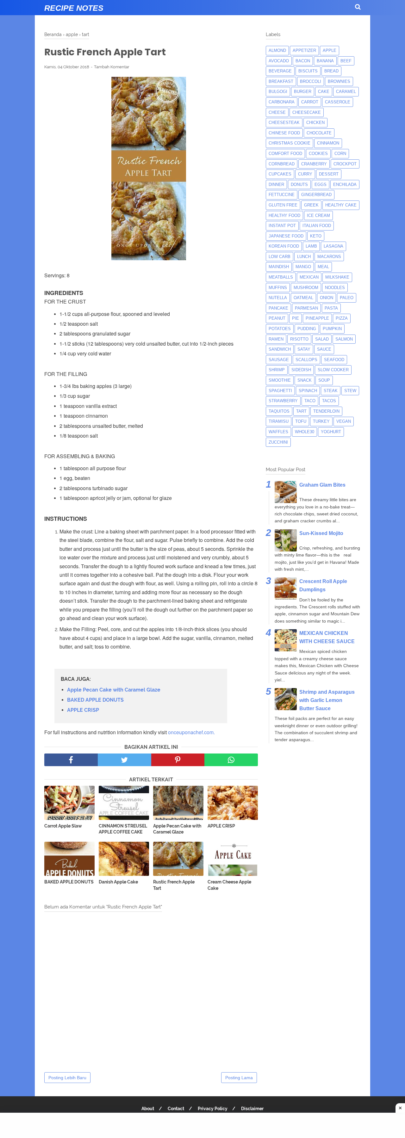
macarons (329, 256)
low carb (279, 256)
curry (305, 174)
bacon (303, 60)
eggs (321, 184)
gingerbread (316, 194)
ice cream (318, 215)
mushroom (306, 287)
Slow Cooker (333, 369)
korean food (284, 246)
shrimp (277, 369)
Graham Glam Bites (322, 485)
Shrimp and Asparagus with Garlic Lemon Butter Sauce (327, 700)
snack (304, 380)
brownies (339, 81)
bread (331, 71)
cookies (318, 153)
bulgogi (278, 91)
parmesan (306, 308)
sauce (324, 349)
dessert (329, 174)
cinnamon (328, 143)
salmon (344, 339)
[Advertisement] (202, 1125)
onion (326, 297)
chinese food (284, 133)
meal (323, 266)
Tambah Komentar (111, 67)
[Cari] (358, 6)
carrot (309, 102)
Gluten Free (283, 205)
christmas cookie (289, 143)
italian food (316, 225)
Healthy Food (284, 215)
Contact (176, 1108)
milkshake (337, 277)
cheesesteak (284, 122)
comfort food (285, 153)
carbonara (282, 102)
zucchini (278, 442)
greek (311, 205)
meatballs (281, 277)
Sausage (279, 359)
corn (340, 153)
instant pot (282, 225)
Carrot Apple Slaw (63, 825)
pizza (342, 318)
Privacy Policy (212, 1108)
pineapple (317, 318)
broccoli (310, 81)
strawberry (283, 400)
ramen (276, 339)
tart (301, 411)
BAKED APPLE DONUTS (95, 700)
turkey (321, 421)
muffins (278, 287)
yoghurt (331, 431)
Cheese (277, 112)
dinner (276, 184)
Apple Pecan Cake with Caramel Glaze (113, 690)
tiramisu (279, 421)
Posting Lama (239, 1077)
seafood (334, 359)
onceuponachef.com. (191, 732)
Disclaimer (252, 1108)
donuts (299, 184)
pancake (278, 308)
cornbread (282, 164)
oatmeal (303, 297)
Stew (350, 390)
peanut (277, 318)
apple (329, 50)
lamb (311, 246)
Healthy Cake (341, 205)
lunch (304, 256)
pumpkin (332, 328)
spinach (308, 390)
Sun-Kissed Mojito (321, 533)
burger (302, 91)
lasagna (333, 246)
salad (322, 339)
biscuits (308, 71)
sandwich (280, 349)
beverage (280, 71)
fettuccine (282, 194)
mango (303, 266)
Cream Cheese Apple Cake (229, 885)
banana (325, 60)
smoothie (280, 380)
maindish (279, 266)
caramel (346, 91)
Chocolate (319, 133)
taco (309, 400)
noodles (335, 287)
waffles (278, 431)
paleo (346, 297)
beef (346, 60)
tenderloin (326, 411)
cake (323, 91)
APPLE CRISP (83, 710)
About (147, 1108)
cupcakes (280, 174)
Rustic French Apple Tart (174, 885)
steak (331, 390)
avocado (279, 60)
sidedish (301, 369)
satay (303, 349)
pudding (306, 328)
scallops (306, 359)
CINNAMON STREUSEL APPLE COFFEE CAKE (123, 829)
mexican (309, 277)
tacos (329, 400)
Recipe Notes (73, 7)
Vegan (343, 421)
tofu (300, 421)
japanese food (286, 236)
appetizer (304, 50)
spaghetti (280, 390)
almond (277, 50)
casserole (337, 102)
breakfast (281, 81)
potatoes (280, 328)
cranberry (314, 164)
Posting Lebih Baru (67, 1077)
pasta (331, 308)
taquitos (279, 411)
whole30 (304, 431)
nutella (278, 297)
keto (315, 236)
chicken (315, 122)
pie (295, 318)
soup (324, 380)
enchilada (345, 184)
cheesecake (306, 112)
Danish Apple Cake (118, 881)
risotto (299, 339)
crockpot (345, 164)
